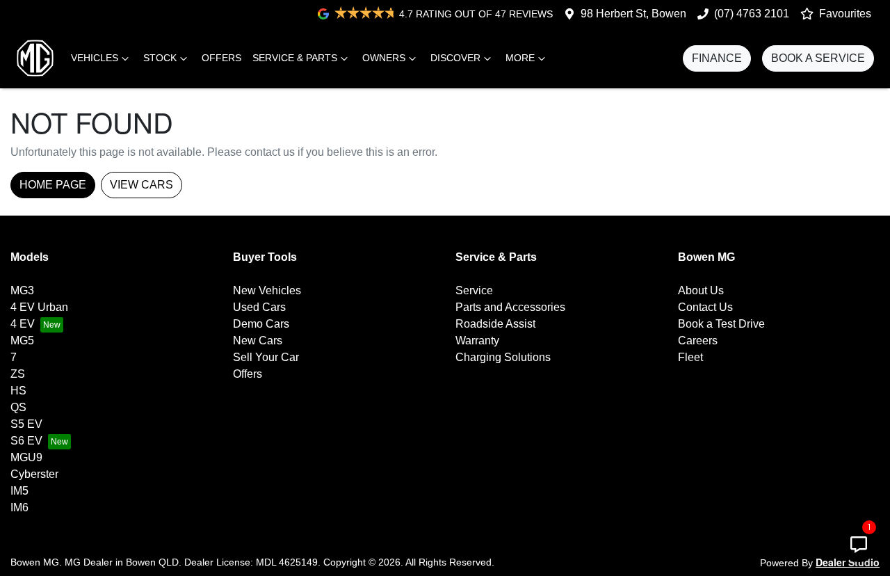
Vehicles (94, 57)
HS (18, 391)
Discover (455, 57)
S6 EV (26, 441)
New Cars (257, 340)
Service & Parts (294, 57)
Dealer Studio (848, 562)
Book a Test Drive (721, 324)
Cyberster (34, 474)
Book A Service (818, 58)
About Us (701, 290)
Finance (717, 58)
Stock (160, 57)
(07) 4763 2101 (751, 13)
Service (474, 290)
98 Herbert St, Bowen (633, 13)
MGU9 (26, 457)
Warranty (477, 340)
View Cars (141, 185)
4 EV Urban (39, 307)
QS (18, 407)
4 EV (22, 324)
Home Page (52, 185)
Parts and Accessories (510, 307)
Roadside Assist (495, 324)
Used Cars (259, 307)
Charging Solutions (503, 357)
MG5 (22, 340)
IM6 (19, 507)
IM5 (19, 491)
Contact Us (705, 307)
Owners (383, 57)
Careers (698, 340)
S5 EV (26, 424)
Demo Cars (261, 324)
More (520, 57)
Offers (221, 57)
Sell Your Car (266, 357)
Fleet (690, 357)
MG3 (22, 290)
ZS (17, 374)
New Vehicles (267, 290)
